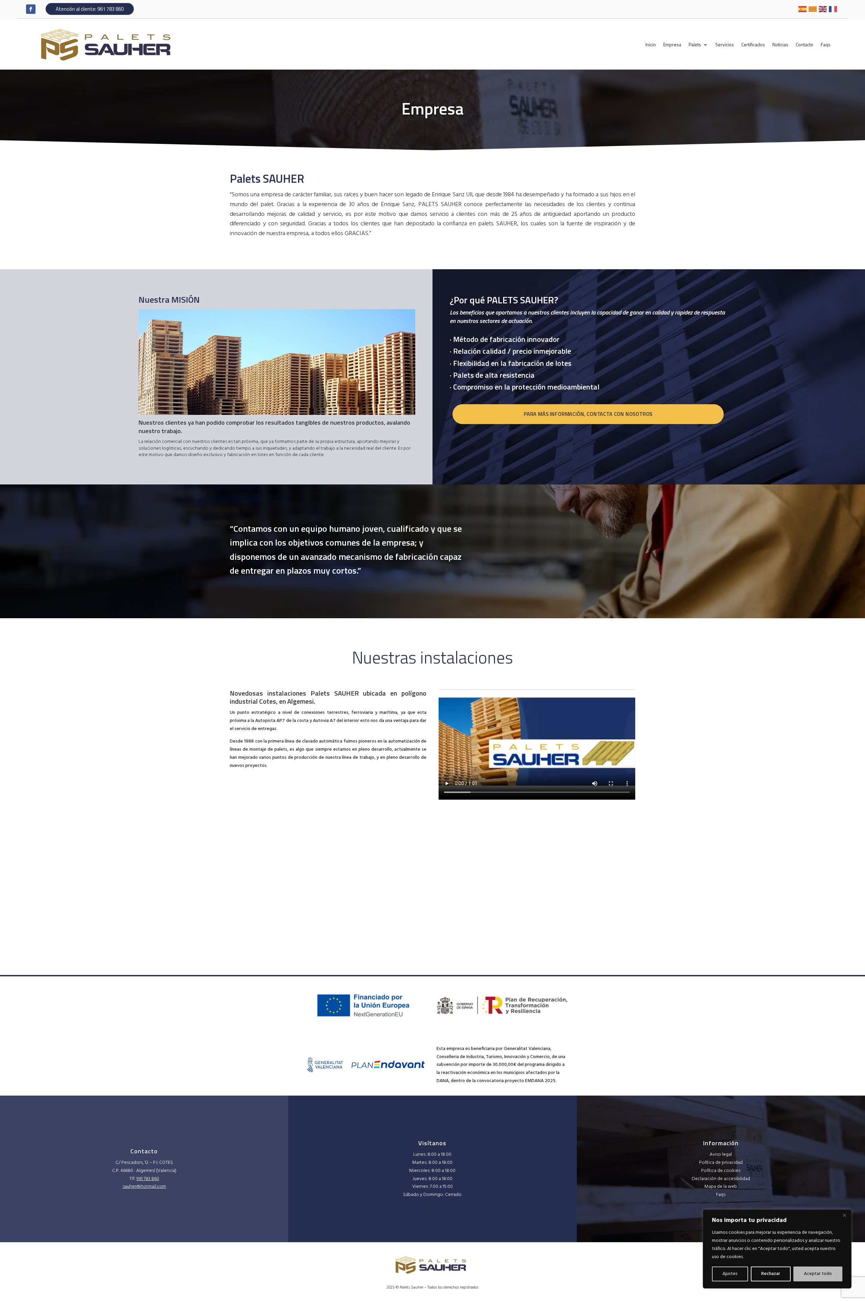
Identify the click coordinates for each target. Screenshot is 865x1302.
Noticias (780, 44)
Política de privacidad (721, 1163)
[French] (833, 9)
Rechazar (770, 1274)
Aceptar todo (818, 1274)
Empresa (672, 44)
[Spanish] (802, 9)
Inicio (650, 44)
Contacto (804, 44)
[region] (777, 1248)
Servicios (724, 44)
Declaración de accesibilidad (721, 1179)
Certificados (753, 44)
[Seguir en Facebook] (30, 9)
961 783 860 (148, 1179)
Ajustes (730, 1274)
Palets (695, 44)
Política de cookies (720, 1171)
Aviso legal (721, 1154)
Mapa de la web (721, 1187)
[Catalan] (813, 9)
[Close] (844, 1215)
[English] (823, 9)
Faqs (826, 44)
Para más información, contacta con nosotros (588, 414)
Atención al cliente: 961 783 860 (90, 9)
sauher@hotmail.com (144, 1187)
